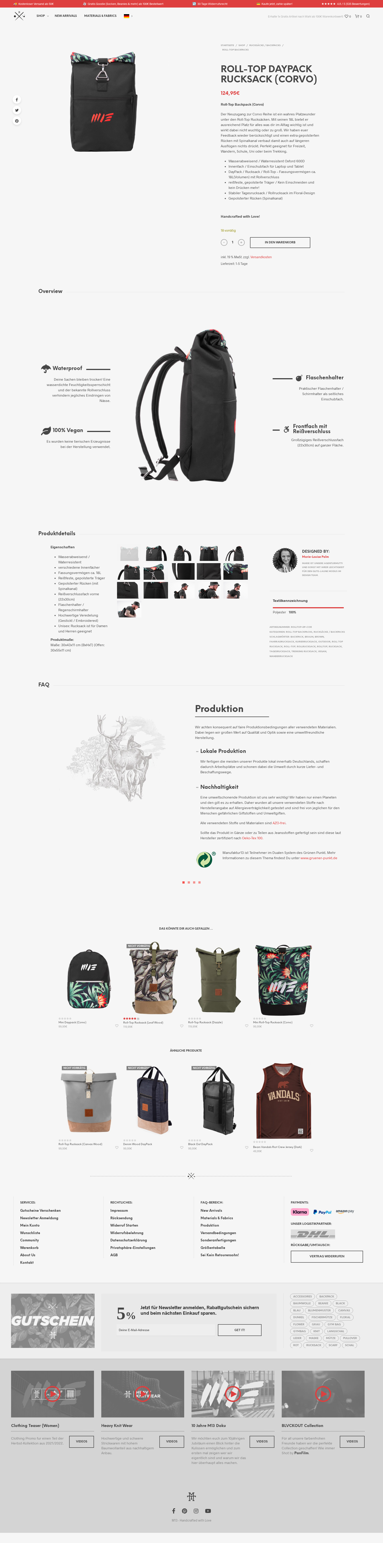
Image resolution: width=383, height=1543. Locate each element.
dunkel (298, 1317)
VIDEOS (81, 1441)
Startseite (227, 45)
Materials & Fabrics (217, 1218)
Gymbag (299, 1331)
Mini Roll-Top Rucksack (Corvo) (272, 1022)
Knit (316, 1331)
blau (297, 1310)
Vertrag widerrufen (327, 1256)
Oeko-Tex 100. (252, 838)
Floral (345, 1317)
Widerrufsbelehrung (126, 1233)
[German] (127, 16)
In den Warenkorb (280, 242)
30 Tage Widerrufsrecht (209, 4)
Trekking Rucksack (304, 651)
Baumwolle (302, 1303)
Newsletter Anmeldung (39, 1218)
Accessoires (302, 1296)
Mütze (331, 1338)
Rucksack (335, 647)
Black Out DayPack (200, 1144)
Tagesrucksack (280, 651)
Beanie (323, 1303)
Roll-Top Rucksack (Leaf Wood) (143, 1022)
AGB (114, 1255)
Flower (298, 1324)
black (340, 1303)
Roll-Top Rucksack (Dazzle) (205, 1022)
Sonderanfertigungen (218, 1240)
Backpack (297, 637)
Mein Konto (30, 1225)
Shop (41, 16)
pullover (350, 1338)
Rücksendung (121, 1218)
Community (29, 1240)
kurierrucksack (306, 642)
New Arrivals (66, 16)
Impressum (119, 1211)
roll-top (289, 647)
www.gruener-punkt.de (319, 858)
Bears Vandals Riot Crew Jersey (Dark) (277, 1147)
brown (319, 637)
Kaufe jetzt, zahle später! (274, 4)
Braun (309, 637)
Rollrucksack (306, 647)
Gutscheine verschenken (40, 1211)
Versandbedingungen (218, 1233)
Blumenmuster (319, 1310)
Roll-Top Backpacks (235, 50)
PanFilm (301, 1453)
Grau (316, 1324)
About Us (27, 1255)
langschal (335, 1331)
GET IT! (239, 1330)
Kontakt (27, 1263)
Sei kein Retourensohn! (220, 1255)
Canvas (344, 1310)
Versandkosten (261, 257)
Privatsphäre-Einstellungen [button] (132, 1248)
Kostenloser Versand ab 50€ (33, 4)
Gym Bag (334, 1324)
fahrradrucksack (282, 642)
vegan (322, 651)
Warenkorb (29, 1248)
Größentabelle (213, 1248)
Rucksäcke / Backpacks (265, 45)
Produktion (210, 1225)
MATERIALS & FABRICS (100, 16)
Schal (349, 1345)
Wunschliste (30, 1233)
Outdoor (324, 642)
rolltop (322, 647)
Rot (296, 1345)
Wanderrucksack (281, 656)
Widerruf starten (124, 1225)
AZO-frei (279, 823)
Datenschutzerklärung (128, 1240)
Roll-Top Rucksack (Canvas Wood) (80, 1144)
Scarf (333, 1345)
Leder (297, 1338)
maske (314, 1338)
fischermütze (322, 1317)
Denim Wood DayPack (137, 1144)
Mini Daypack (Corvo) (72, 1022)
